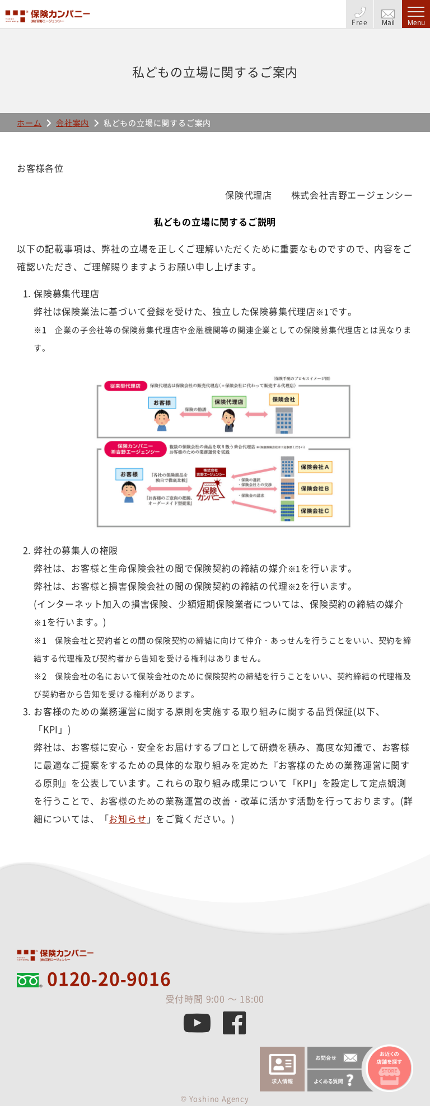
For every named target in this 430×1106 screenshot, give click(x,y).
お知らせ (127, 818)
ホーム (29, 122)
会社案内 (72, 122)
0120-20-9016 (109, 978)
